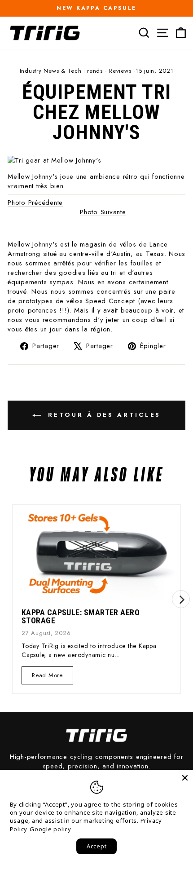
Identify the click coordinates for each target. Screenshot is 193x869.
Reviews (120, 70)
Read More (47, 677)
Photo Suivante (103, 212)
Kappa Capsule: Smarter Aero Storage (81, 616)
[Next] (181, 599)
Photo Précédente (35, 202)
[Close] (184, 777)
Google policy (50, 829)
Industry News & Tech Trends (61, 70)
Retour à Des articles (103, 414)
